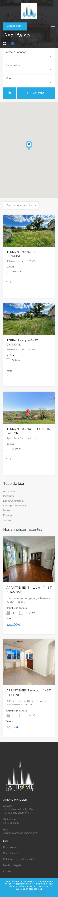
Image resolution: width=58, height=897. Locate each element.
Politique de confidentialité (18, 859)
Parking (7, 515)
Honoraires (9, 847)
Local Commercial (13, 500)
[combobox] (29, 56)
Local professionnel (14, 505)
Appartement (10, 491)
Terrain (7, 520)
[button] (32, 150)
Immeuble (9, 496)
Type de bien (13, 65)
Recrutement (10, 853)
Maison (7, 510)
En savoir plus (29, 240)
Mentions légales (13, 865)
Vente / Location (16, 52)
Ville (8, 78)
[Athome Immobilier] (29, 17)
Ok (14, 892)
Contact (8, 871)
